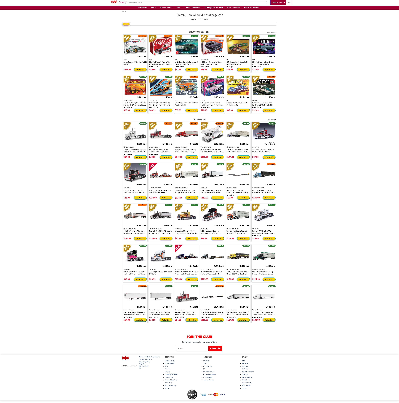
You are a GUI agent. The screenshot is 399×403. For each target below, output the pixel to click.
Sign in (274, 2)
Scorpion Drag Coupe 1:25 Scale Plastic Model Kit (237, 104)
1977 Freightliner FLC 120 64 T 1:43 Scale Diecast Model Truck (263, 151)
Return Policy (168, 383)
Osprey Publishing (247, 377)
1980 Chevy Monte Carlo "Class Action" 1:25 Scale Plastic (211, 63)
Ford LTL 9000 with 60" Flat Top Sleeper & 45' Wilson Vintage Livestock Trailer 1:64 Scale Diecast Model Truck (262, 273)
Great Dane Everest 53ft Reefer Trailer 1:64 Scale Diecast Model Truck (134, 313)
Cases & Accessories (192, 8)
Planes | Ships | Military (214, 8)
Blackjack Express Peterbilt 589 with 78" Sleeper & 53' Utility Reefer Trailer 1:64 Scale (185, 151)
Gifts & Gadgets (233, 8)
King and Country (247, 383)
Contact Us (168, 369)
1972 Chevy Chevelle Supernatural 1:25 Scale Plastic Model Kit (186, 63)
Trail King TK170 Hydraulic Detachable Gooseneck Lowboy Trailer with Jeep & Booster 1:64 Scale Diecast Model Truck (237, 191)
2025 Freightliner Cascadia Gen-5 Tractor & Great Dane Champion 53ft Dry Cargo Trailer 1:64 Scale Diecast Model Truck (263, 313)
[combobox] (196, 2)
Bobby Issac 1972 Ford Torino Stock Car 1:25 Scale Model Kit (262, 104)
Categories (207, 357)
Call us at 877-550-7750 (145, 359)
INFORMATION (169, 357)
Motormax (245, 363)
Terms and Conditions (171, 380)
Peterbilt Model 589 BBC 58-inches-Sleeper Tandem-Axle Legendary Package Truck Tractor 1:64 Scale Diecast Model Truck (186, 313)
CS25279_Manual (169, 363)
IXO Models (245, 366)
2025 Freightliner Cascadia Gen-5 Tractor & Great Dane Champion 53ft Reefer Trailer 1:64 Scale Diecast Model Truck (237, 313)
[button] (179, 394)
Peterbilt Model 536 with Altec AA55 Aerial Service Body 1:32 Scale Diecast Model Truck (212, 151)
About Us (167, 372)
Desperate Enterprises (248, 372)
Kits (178, 8)
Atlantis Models (246, 385)
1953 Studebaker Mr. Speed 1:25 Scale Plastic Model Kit (237, 63)
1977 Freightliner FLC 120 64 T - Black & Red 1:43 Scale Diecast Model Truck (134, 191)
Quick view (135, 45)
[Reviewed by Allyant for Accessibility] (192, 394)
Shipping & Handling (170, 385)
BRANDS (245, 357)
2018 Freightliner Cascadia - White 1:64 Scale (160, 273)
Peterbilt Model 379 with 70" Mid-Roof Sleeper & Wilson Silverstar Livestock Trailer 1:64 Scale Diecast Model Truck (238, 151)
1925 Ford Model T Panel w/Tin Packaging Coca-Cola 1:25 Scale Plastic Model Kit (159, 63)
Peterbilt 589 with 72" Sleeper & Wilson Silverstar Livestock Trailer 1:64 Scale (263, 191)
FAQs (166, 366)
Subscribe (215, 348)
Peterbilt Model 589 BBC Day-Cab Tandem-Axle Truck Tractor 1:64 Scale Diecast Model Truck (135, 151)
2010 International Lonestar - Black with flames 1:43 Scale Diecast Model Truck (210, 232)
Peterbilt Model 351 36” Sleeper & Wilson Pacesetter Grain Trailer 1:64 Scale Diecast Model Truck (160, 232)
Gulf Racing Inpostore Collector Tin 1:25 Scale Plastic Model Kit (159, 104)
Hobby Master (246, 369)
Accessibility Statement (171, 374)
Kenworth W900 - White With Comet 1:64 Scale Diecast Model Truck (263, 232)
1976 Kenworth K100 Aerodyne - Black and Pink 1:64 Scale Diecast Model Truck (135, 273)
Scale (153, 8)
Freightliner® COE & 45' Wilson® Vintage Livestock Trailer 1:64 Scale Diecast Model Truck (185, 191)
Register (282, 2)
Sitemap (167, 388)
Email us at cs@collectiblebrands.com (149, 357)
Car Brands (142, 8)
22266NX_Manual (169, 361)
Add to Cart (140, 70)
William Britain (246, 380)
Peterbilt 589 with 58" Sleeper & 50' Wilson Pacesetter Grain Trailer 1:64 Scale (135, 232)
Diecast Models (166, 8)
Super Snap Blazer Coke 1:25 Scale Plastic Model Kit (186, 104)
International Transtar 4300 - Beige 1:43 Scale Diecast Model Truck (185, 232)
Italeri (243, 361)
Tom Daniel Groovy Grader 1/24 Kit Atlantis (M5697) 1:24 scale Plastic (135, 104)
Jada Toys (245, 374)
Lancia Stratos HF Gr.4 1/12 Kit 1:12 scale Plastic (135, 63)
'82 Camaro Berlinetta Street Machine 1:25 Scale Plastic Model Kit (211, 104)
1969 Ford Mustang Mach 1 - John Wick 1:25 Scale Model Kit (263, 63)
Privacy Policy (169, 377)
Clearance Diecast (251, 8)
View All (244, 388)
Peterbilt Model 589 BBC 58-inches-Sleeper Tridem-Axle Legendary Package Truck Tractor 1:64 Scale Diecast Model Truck (160, 151)
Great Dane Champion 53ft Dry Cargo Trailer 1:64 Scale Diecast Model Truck (159, 313)
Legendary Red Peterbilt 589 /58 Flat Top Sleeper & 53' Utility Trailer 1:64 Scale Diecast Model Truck (211, 191)
